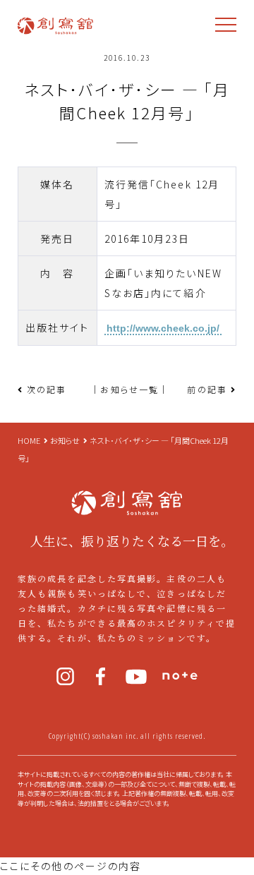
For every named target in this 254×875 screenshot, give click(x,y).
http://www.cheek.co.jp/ (163, 328)
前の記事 (206, 389)
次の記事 (46, 389)
